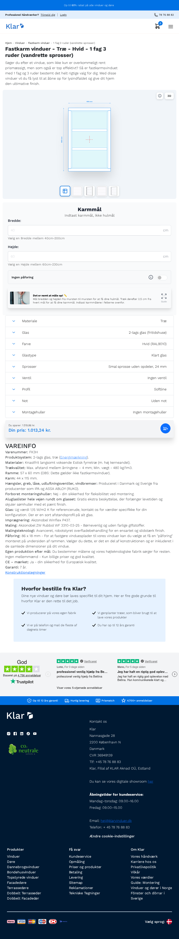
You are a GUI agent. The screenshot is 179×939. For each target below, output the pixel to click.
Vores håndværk (144, 856)
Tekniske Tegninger (84, 893)
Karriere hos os (143, 862)
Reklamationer (81, 888)
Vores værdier (142, 877)
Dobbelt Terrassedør (24, 893)
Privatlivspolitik (143, 867)
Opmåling (77, 862)
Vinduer (20, 42)
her (150, 781)
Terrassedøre (18, 888)
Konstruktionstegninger (25, 572)
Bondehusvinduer (21, 872)
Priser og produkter (85, 867)
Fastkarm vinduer (39, 42)
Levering (76, 877)
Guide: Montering (145, 883)
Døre (11, 862)
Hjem (8, 42)
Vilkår (135, 872)
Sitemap (76, 883)
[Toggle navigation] (169, 26)
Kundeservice (80, 856)
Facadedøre (16, 883)
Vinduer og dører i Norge (151, 888)
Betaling (76, 872)
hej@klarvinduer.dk (116, 821)
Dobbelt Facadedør (23, 898)
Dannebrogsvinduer (23, 867)
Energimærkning (73, 457)
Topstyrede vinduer (23, 877)
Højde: (13, 247)
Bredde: (14, 221)
